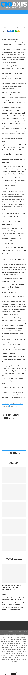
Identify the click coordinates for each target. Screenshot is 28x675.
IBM (12, 406)
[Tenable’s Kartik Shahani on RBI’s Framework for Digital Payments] (14, 492)
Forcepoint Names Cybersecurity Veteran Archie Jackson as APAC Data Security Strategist (14, 598)
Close (13, 674)
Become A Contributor (18, 634)
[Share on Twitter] (10, 31)
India (17, 406)
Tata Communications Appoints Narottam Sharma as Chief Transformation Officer (11, 587)
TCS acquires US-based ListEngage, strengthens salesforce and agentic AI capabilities (14, 603)
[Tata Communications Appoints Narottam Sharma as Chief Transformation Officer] (14, 573)
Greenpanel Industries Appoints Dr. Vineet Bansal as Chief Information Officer (12, 608)
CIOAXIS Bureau (7, 27)
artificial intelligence (16, 403)
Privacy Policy (23, 631)
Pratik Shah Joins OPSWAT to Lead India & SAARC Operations (13, 593)
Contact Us (7, 634)
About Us (3, 631)
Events (16, 631)
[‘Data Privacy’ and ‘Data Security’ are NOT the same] (14, 543)
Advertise (10, 631)
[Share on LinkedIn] (13, 31)
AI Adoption (5, 403)
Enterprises (6, 406)
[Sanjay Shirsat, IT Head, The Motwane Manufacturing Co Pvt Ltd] (14, 475)
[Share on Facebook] (8, 31)
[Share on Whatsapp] (16, 31)
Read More (20, 674)
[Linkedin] (15, 626)
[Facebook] (14, 624)
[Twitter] (13, 626)
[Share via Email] (18, 31)
